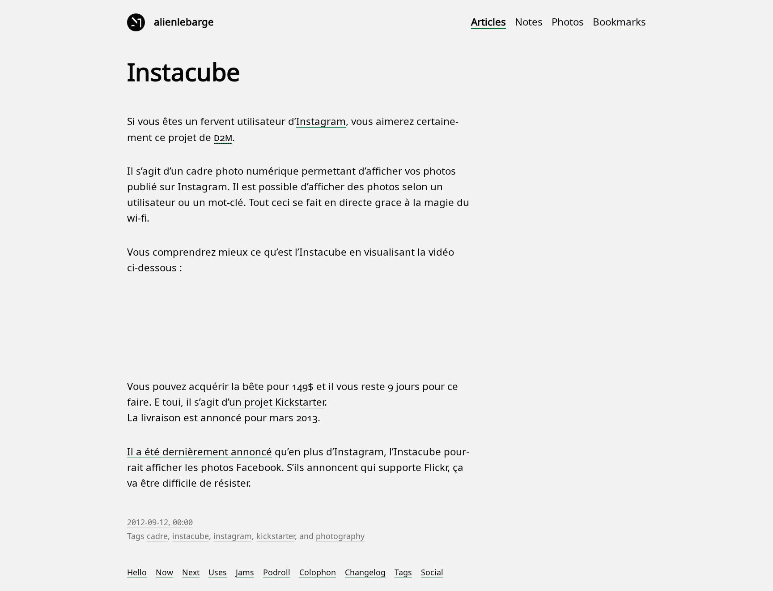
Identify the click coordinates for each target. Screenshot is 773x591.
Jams (245, 572)
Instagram (321, 121)
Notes (529, 22)
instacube (190, 536)
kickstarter (275, 536)
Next (191, 572)
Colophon (317, 572)
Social (432, 572)
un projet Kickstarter (276, 402)
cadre (157, 536)
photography (340, 536)
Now (164, 572)
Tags (403, 572)
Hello (137, 572)
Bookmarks (619, 22)
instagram (232, 536)
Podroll (276, 572)
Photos (568, 22)
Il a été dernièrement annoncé (199, 452)
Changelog (365, 572)
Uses (217, 572)
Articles (488, 22)
